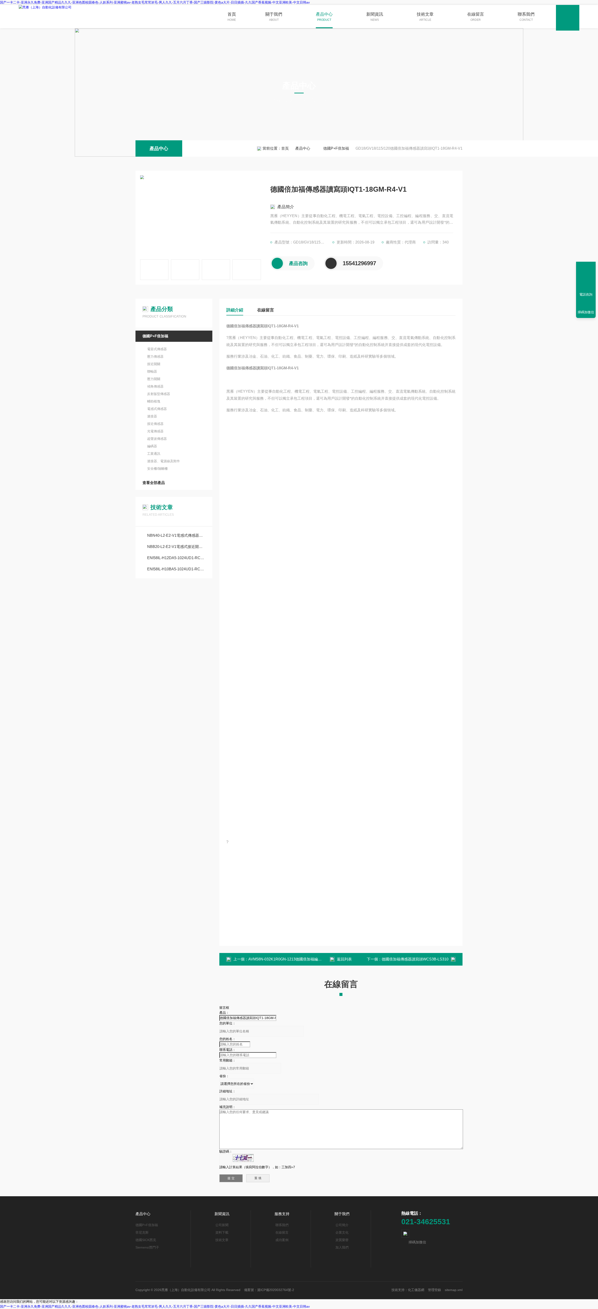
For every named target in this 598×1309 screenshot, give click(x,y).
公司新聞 (221, 1225)
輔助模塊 (153, 401)
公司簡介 (342, 1225)
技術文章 (425, 16)
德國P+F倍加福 (336, 148)
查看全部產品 (153, 483)
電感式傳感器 (157, 409)
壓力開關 (153, 379)
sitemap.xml (454, 1290)
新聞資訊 (374, 16)
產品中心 (324, 16)
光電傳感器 (155, 431)
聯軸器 (152, 371)
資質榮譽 (342, 1240)
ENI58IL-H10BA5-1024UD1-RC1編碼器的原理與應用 (176, 569)
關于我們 (273, 16)
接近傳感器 (155, 424)
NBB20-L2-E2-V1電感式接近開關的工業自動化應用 (176, 547)
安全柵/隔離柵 (157, 468)
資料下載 (221, 1232)
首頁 (232, 16)
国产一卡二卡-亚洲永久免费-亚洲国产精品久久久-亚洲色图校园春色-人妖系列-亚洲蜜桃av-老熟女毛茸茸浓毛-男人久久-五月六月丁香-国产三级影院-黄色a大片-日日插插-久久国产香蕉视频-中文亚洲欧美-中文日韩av (155, 2)
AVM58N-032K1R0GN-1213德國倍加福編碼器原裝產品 (294, 959)
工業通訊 (153, 453)
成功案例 (281, 1240)
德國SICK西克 (145, 1240)
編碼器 (152, 446)
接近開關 (153, 364)
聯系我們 (526, 16)
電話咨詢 (585, 294)
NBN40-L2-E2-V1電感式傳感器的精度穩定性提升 (176, 535)
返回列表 (344, 959)
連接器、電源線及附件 (163, 461)
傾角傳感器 (155, 386)
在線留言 (475, 16)
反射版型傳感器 (158, 394)
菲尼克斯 (142, 1232)
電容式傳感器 (157, 349)
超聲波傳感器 (157, 439)
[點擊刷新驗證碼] (243, 1158)
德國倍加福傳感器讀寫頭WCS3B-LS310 (415, 959)
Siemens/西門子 (147, 1247)
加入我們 (342, 1247)
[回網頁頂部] (586, 277)
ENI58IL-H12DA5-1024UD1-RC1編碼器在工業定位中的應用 (176, 558)
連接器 (152, 416)
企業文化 (342, 1232)
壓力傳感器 (155, 356)
